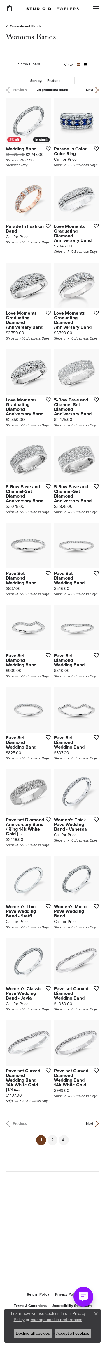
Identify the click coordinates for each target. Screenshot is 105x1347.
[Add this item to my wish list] (46, 148)
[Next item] (92, 121)
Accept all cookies (72, 1333)
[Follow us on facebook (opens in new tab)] (12, 1274)
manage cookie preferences (56, 1319)
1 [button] (43, 1140)
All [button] (64, 1140)
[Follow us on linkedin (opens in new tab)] (40, 1274)
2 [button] (52, 1140)
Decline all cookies (33, 1333)
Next (89, 90)
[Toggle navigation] (96, 9)
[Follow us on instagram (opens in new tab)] (26, 1274)
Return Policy (38, 1294)
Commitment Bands (25, 26)
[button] (9, 8)
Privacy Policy (66, 1294)
